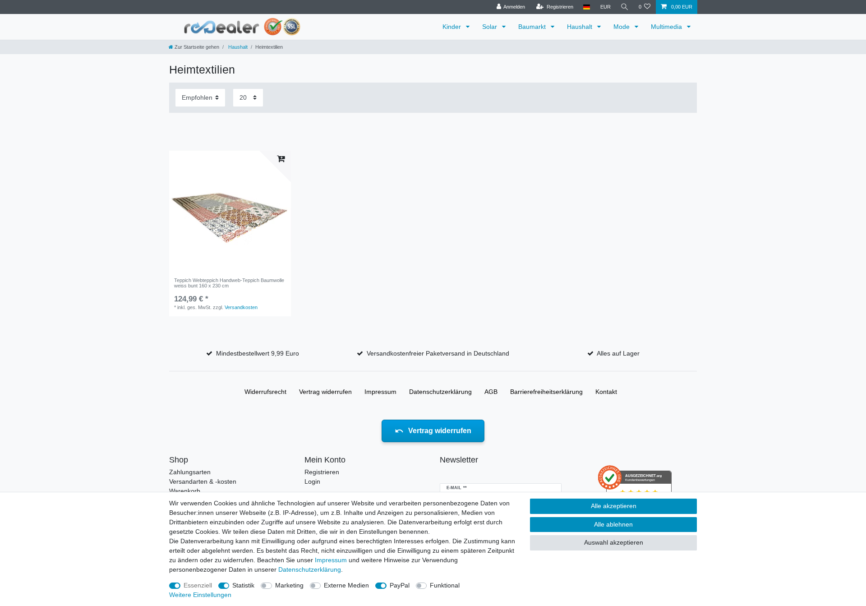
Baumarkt (533, 26)
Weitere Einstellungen (200, 594)
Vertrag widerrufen (325, 391)
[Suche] (625, 7)
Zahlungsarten (190, 472)
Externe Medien (346, 585)
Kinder (452, 26)
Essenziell (198, 585)
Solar (490, 26)
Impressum (380, 391)
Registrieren (321, 472)
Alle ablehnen (613, 524)
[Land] (586, 7)
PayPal (400, 585)
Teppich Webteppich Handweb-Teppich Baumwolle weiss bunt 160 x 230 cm (229, 283)
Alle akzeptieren (613, 505)
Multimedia (667, 26)
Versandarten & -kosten (202, 481)
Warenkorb (184, 491)
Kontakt (606, 391)
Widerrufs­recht (265, 391)
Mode (622, 26)
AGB (490, 391)
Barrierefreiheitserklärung (546, 391)
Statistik (243, 585)
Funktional (445, 585)
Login (312, 481)
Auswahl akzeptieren (613, 542)
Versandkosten (241, 307)
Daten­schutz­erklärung (440, 391)
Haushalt (580, 26)
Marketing (289, 585)
